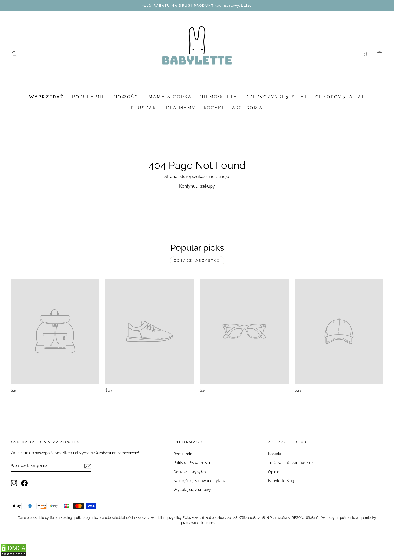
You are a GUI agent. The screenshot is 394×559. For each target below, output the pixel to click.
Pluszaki (144, 107)
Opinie (273, 472)
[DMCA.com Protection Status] (13, 555)
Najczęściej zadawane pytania (199, 481)
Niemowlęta (218, 96)
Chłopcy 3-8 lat (340, 96)
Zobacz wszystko (197, 260)
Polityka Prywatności (191, 463)
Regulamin (182, 454)
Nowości (127, 96)
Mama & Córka (170, 96)
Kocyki (214, 107)
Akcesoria (247, 107)
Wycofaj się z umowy (192, 489)
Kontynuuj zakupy (197, 186)
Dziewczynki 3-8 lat (276, 96)
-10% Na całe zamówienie (290, 463)
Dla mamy (181, 107)
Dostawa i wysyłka (189, 472)
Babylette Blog (281, 481)
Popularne (89, 96)
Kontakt (274, 454)
